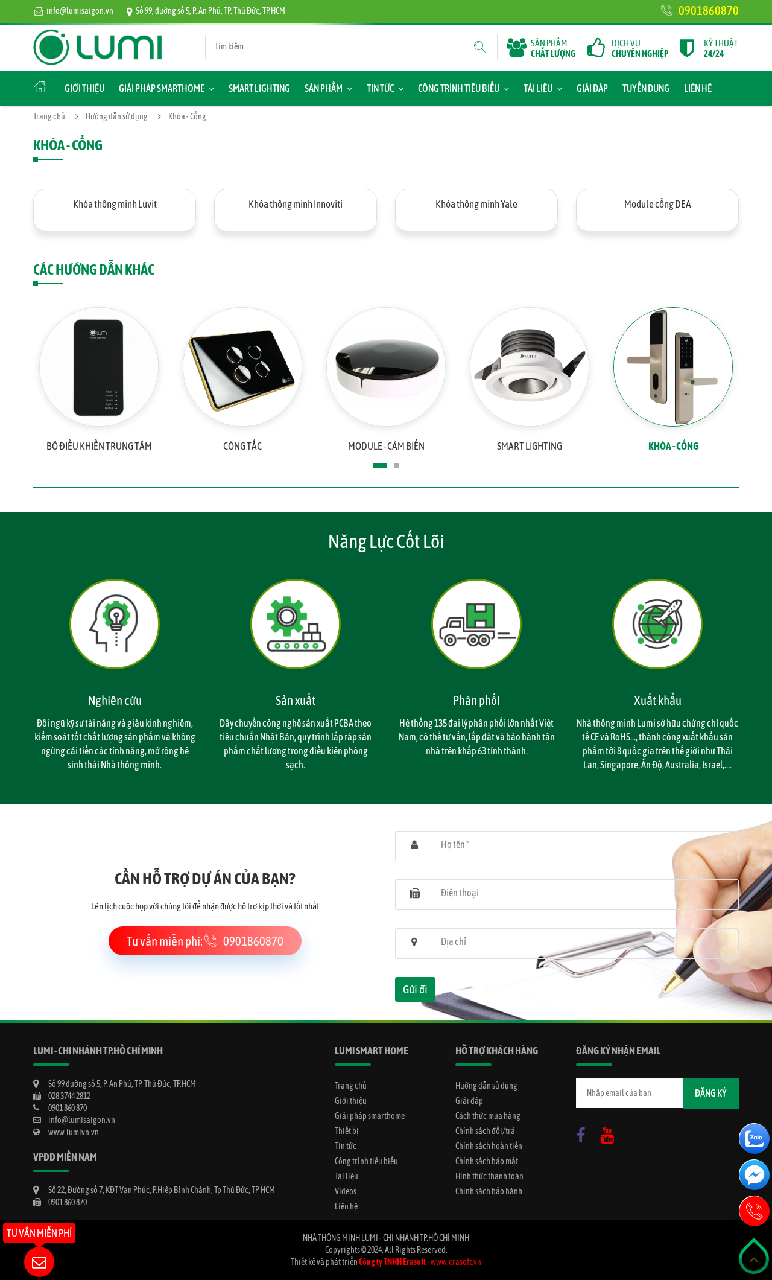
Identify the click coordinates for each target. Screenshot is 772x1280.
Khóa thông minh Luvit (115, 204)
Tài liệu (538, 88)
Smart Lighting (259, 88)
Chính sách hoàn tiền (488, 1146)
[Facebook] (583, 1133)
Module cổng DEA (657, 204)
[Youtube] (610, 1133)
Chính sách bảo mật (486, 1161)
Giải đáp (592, 88)
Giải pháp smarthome (161, 88)
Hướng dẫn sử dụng (117, 116)
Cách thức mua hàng (487, 1116)
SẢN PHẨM (553, 48)
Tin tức (380, 88)
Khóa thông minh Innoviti (295, 204)
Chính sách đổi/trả (485, 1131)
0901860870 (709, 10)
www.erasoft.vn (456, 1262)
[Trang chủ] (98, 35)
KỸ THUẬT (721, 48)
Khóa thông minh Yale (476, 204)
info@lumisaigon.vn (79, 11)
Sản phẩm (324, 88)
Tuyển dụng (645, 88)
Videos (345, 1191)
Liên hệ (698, 88)
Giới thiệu (84, 88)
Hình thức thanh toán (489, 1176)
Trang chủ (49, 116)
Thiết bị (347, 1131)
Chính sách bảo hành (488, 1191)
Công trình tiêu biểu (458, 88)
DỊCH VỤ (640, 48)
